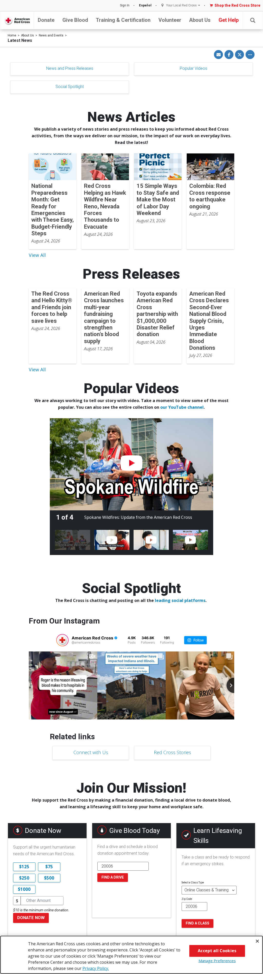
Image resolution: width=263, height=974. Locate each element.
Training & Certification (123, 20)
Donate (46, 20)
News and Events (51, 35)
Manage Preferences (217, 960)
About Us (200, 20)
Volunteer (169, 20)
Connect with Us (90, 752)
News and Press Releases (69, 68)
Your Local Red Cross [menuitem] (181, 5)
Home (12, 35)
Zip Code (187, 899)
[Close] (257, 941)
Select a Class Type (193, 882)
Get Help (229, 20)
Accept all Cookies (217, 950)
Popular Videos (193, 68)
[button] (252, 20)
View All (37, 255)
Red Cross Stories (172, 752)
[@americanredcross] (62, 640)
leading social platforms (180, 600)
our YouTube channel (182, 407)
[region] (131, 955)
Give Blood (75, 20)
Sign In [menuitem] (124, 5)
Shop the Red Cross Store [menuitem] (237, 5)
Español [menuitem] (145, 5)
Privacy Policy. (95, 968)
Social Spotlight (69, 86)
